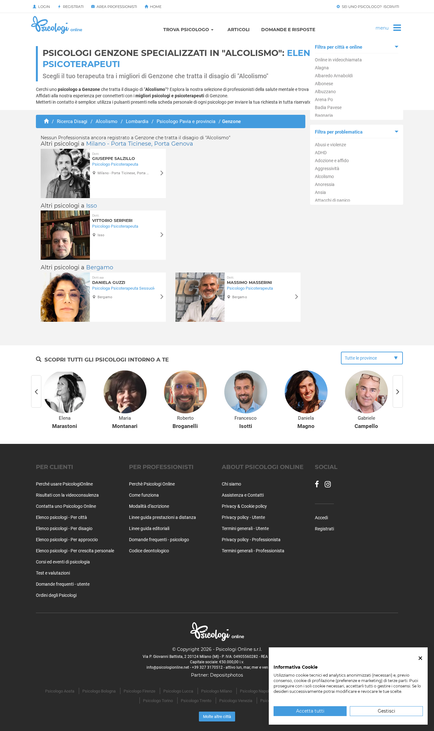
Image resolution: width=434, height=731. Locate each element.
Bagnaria (324, 115)
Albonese (324, 83)
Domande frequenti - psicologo (159, 539)
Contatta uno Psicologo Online (66, 506)
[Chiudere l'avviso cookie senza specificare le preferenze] (420, 658)
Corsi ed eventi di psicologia (63, 561)
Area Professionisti (116, 6)
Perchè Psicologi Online (152, 483)
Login (43, 6)
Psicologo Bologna (99, 691)
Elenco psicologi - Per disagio (64, 528)
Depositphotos (226, 675)
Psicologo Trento (196, 700)
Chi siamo (231, 483)
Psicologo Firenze (139, 691)
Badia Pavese (328, 107)
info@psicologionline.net (167, 667)
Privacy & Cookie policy (244, 506)
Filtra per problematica (339, 132)
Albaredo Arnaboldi (334, 75)
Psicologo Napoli (255, 691)
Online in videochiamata (338, 59)
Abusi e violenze (330, 144)
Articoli (238, 29)
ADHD (321, 152)
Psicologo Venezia (235, 700)
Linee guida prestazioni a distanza (162, 517)
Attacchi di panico (332, 200)
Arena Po (324, 99)
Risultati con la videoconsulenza (67, 495)
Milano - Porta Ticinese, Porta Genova (139, 143)
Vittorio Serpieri (112, 218)
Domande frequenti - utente (63, 584)
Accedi (321, 517)
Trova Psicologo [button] (186, 29)
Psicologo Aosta (59, 691)
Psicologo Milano (216, 691)
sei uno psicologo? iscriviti (369, 6)
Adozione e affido (332, 160)
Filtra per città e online (338, 47)
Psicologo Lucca (178, 691)
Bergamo (99, 267)
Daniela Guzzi (108, 280)
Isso (91, 205)
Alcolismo (324, 176)
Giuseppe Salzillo (113, 156)
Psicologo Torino (158, 700)
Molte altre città (217, 716)
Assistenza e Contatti (243, 495)
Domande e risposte (288, 29)
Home (154, 6)
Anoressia (325, 184)
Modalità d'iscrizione (149, 506)
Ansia (320, 192)
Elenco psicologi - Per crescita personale (75, 550)
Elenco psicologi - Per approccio (67, 539)
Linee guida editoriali (149, 528)
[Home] (46, 121)
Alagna (322, 67)
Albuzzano (325, 91)
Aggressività (327, 168)
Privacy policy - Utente (243, 517)
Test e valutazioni (53, 573)
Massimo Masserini (249, 280)
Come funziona (144, 495)
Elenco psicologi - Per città (61, 517)
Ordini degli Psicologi (56, 595)
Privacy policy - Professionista (251, 539)
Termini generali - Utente (245, 528)
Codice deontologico (149, 550)
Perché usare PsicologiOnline (64, 483)
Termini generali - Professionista (253, 550)
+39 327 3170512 (207, 667)
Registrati (72, 6)
